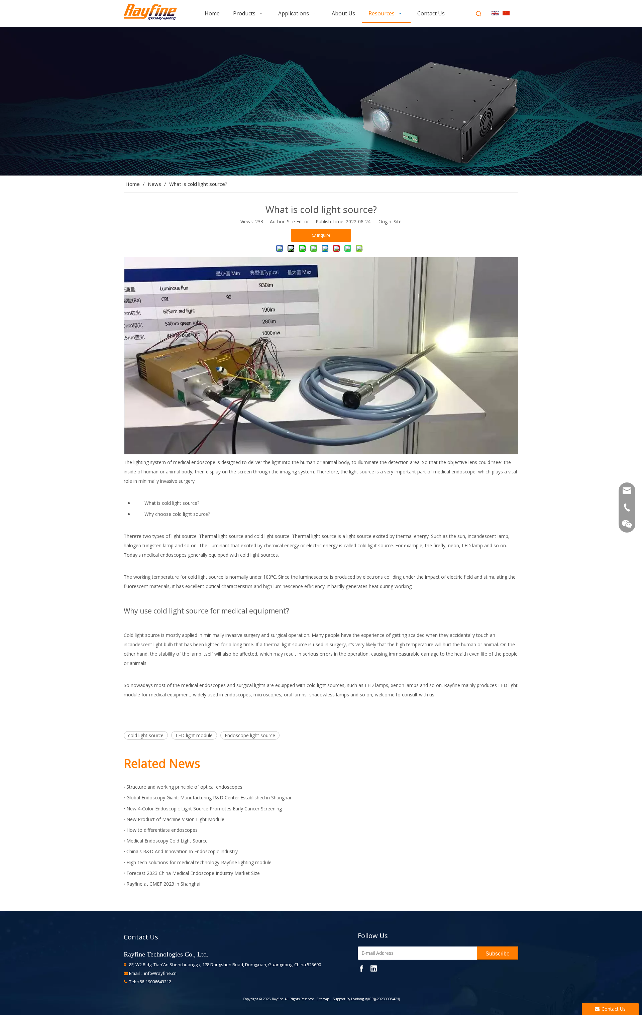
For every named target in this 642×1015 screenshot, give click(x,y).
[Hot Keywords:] (479, 14)
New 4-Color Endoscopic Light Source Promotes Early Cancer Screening (204, 808)
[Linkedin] (373, 968)
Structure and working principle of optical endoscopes (184, 787)
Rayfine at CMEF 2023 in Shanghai (163, 884)
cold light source (146, 735)
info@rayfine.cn (160, 973)
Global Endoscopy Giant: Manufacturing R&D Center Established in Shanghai (208, 797)
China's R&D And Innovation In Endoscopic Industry (182, 851)
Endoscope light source (250, 735)
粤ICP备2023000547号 (382, 999)
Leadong (357, 999)
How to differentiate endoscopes (162, 830)
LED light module (194, 735)
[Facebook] (361, 968)
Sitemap (322, 999)
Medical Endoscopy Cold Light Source (167, 840)
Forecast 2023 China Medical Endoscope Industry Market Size (193, 873)
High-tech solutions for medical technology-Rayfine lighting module (199, 862)
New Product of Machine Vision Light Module (175, 819)
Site (398, 221)
